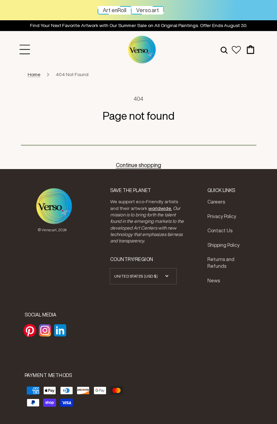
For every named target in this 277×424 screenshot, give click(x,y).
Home (34, 74)
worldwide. (160, 208)
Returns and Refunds (220, 262)
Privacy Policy (221, 216)
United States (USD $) (136, 276)
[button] (24, 49)
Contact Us (219, 230)
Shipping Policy (223, 245)
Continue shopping (138, 165)
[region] (138, 25)
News (213, 280)
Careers (216, 201)
